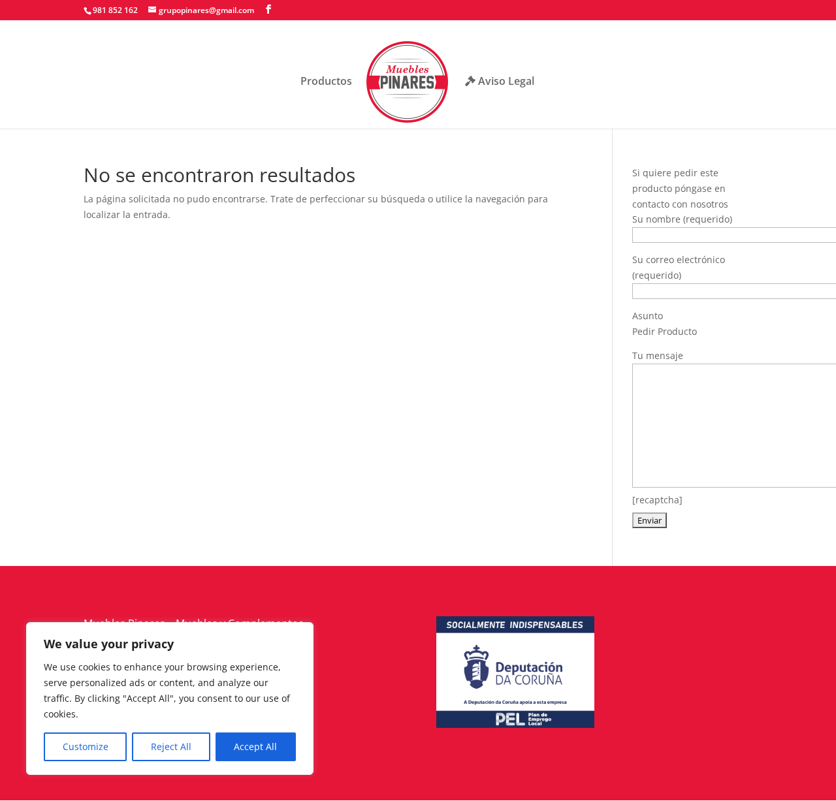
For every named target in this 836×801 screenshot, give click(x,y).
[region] (170, 698)
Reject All (171, 746)
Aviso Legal (504, 82)
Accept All (255, 746)
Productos (326, 82)
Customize (85, 746)
